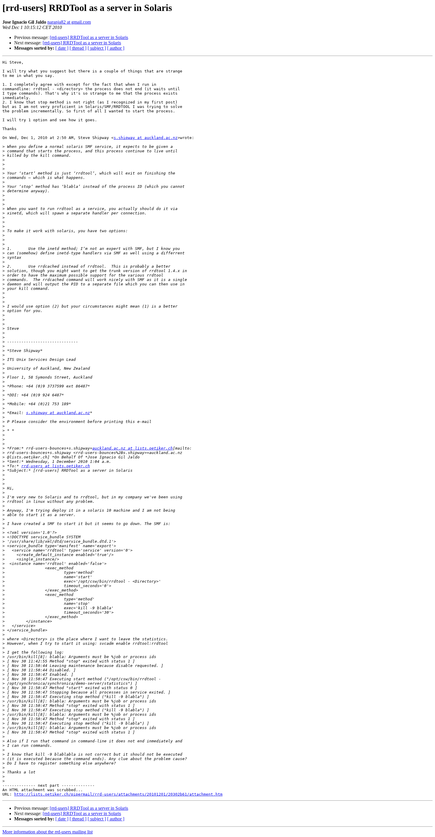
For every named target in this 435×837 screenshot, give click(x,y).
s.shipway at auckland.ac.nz (146, 137)
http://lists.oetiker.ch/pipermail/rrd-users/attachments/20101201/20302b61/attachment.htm (118, 794)
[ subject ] (97, 48)
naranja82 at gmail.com (69, 22)
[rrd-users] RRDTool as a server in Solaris (89, 37)
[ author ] (115, 48)
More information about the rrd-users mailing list (47, 831)
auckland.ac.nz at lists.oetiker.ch (132, 448)
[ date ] (61, 48)
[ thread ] (78, 48)
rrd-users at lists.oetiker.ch (55, 466)
